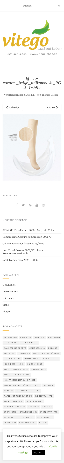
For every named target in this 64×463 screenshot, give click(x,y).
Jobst (46, 359)
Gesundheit (9, 284)
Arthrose (25, 337)
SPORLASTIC (10, 412)
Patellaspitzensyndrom (18, 396)
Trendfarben (45, 417)
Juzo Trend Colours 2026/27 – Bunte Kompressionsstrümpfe (23, 252)
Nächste (51, 107)
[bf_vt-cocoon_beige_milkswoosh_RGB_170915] (32, 147)
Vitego (6, 311)
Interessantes (10, 291)
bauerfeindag (29, 343)
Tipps (6, 304)
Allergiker (10, 337)
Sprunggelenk (28, 412)
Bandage (39, 337)
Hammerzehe (31, 359)
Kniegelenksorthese (16, 369)
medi (37, 385)
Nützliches (8, 298)
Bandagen (54, 337)
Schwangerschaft (14, 407)
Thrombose (27, 417)
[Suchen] (59, 5)
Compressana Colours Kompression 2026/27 (27, 236)
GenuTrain (24, 353)
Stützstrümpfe (49, 412)
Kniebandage (34, 364)
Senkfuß (34, 407)
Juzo (55, 359)
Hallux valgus (12, 359)
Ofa (38, 391)
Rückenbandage (13, 401)
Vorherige (13, 107)
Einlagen (9, 353)
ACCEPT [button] (38, 452)
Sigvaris (47, 407)
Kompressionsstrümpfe (17, 385)
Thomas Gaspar (50, 94)
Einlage (52, 348)
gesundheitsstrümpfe (46, 353)
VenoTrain (10, 422)
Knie (21, 364)
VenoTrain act (27, 422)
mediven (48, 385)
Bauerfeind (10, 343)
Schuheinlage (34, 401)
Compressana (37, 348)
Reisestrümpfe (43, 396)
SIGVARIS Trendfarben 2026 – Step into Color (28, 230)
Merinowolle (24, 391)
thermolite (10, 417)
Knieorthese (38, 369)
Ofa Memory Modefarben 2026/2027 (23, 243)
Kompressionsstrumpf (17, 375)
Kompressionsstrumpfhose (19, 380)
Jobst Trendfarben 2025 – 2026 (20, 260)
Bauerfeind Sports (15, 348)
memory (8, 391)
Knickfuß (9, 364)
